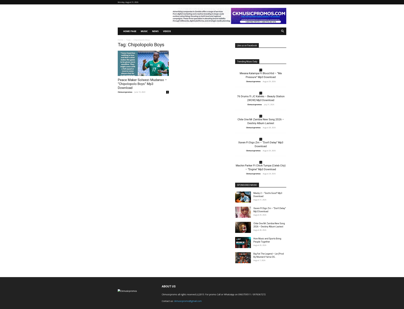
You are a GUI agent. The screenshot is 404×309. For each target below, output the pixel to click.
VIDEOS (167, 31)
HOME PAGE (129, 31)
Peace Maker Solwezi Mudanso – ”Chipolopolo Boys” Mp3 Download (142, 84)
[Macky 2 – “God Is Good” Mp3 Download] (243, 197)
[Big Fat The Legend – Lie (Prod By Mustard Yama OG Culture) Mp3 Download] (243, 257)
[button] (282, 31)
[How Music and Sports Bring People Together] (243, 242)
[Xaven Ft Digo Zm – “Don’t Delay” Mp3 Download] (243, 212)
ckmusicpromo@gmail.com (188, 301)
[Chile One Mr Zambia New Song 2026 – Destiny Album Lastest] (243, 227)
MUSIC (144, 31)
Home (120, 40)
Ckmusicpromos (125, 92)
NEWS (155, 31)
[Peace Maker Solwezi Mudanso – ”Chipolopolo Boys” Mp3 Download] (143, 63)
